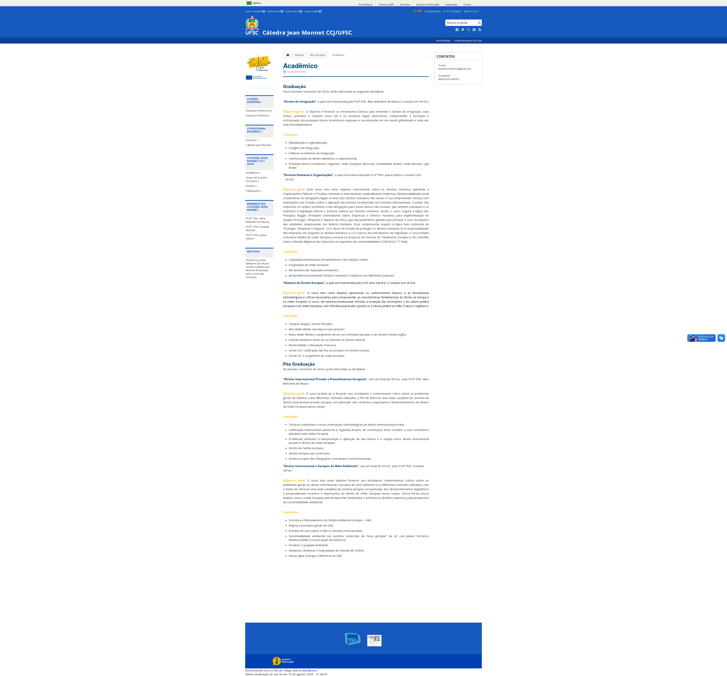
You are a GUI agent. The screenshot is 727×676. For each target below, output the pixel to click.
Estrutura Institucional (258, 110)
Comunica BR (386, 4)
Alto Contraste (452, 11)
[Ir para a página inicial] (286, 55)
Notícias (299, 55)
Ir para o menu (274, 11)
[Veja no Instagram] (474, 29)
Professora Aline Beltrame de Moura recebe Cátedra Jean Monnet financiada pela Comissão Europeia (258, 268)
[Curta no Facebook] (457, 29)
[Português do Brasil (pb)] (415, 11)
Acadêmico (338, 55)
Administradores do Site (468, 40)
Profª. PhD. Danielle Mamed (257, 228)
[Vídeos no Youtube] (468, 29)
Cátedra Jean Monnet (258, 145)
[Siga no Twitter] (462, 29)
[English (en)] (419, 11)
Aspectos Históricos (257, 115)
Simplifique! (365, 4)
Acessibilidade (433, 11)
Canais (467, 4)
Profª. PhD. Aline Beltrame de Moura (257, 220)
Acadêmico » (253, 172)
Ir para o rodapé (312, 11)
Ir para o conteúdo (254, 11)
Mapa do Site (471, 11)
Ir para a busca (293, 11)
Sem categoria (317, 55)
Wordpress (309, 670)
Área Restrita (443, 40)
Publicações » (254, 190)
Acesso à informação (427, 4)
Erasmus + (252, 140)
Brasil (257, 3)
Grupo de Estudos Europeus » (257, 179)
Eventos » (251, 186)
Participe (405, 4)
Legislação (451, 4)
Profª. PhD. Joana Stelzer (256, 236)
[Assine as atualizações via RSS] (479, 29)
